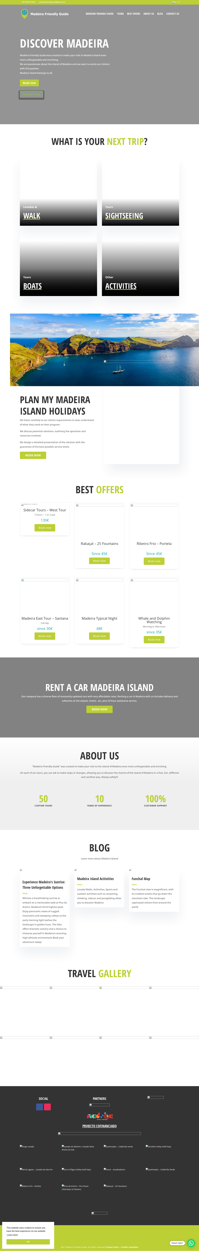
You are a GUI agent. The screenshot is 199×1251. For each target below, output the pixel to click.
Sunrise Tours (31, 94)
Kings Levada (26, 1151)
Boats (32, 286)
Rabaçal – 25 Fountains (114, 1190)
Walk (31, 215)
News (25, 893)
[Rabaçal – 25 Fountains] (120, 1186)
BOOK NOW (33, 455)
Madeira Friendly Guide (100, 14)
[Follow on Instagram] (47, 1107)
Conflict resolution (129, 1247)
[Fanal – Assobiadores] (120, 1169)
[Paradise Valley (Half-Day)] (162, 1146)
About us (148, 14)
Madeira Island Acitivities (95, 878)
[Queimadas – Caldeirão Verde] (162, 1169)
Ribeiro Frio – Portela (30, 1190)
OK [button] (28, 1242)
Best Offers (133, 14)
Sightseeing (124, 215)
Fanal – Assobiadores (114, 1174)
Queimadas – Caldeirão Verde (159, 1174)
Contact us (172, 14)
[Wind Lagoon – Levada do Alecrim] (36, 1169)
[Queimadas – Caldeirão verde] (120, 1146)
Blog (160, 14)
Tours (120, 14)
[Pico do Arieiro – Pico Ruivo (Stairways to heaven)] (78, 1188)
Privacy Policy (112, 1247)
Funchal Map (141, 878)
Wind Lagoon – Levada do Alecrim (36, 1174)
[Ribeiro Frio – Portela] (36, 1186)
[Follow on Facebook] (39, 1107)
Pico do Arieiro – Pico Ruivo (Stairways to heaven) (75, 1195)
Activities (120, 286)
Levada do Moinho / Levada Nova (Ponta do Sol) (77, 1156)
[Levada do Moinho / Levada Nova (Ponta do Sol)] (78, 1148)
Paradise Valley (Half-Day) (158, 1151)
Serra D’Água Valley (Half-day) (76, 1174)
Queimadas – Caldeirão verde (117, 1151)
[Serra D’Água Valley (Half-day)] (78, 1169)
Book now (29, 83)
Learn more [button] (12, 1235)
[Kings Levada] (36, 1146)
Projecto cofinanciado (99, 1126)
